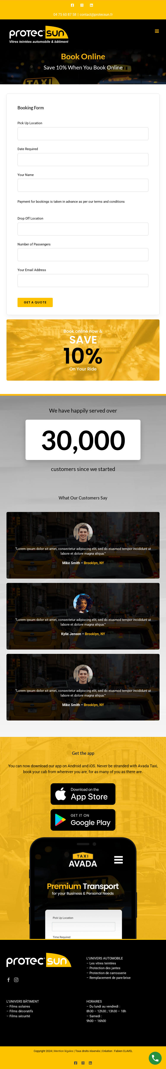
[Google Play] (83, 811)
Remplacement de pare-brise (110, 978)
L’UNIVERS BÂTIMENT (22, 1001)
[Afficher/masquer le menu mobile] (157, 31)
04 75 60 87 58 (64, 15)
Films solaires (20, 1006)
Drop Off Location (30, 218)
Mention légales (63, 1051)
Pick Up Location (30, 123)
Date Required (28, 149)
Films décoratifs (21, 1011)
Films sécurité (20, 1016)
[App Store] (83, 785)
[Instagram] (16, 980)
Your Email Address (32, 270)
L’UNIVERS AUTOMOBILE (104, 958)
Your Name (26, 175)
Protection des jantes (104, 968)
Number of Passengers (34, 244)
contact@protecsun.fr (96, 15)
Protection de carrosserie (107, 973)
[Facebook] (8, 980)
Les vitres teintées (102, 963)
